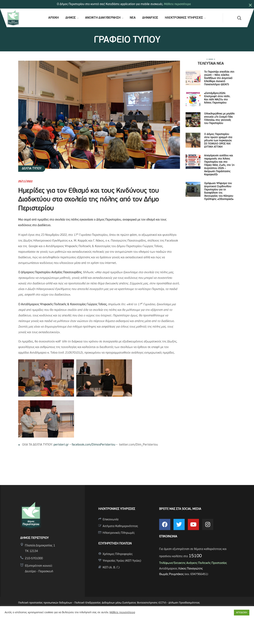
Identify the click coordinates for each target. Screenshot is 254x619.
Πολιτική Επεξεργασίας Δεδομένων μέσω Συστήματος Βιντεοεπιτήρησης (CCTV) (120, 603)
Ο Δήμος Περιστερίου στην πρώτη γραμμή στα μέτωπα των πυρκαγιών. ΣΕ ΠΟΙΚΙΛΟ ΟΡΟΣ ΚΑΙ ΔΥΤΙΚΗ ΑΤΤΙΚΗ (218, 140)
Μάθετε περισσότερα (177, 4)
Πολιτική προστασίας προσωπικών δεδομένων (45, 603)
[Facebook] (164, 524)
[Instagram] (207, 524)
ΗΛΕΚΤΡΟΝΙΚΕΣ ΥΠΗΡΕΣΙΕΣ (116, 509)
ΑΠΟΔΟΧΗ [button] (241, 612)
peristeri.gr (61, 444)
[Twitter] (179, 524)
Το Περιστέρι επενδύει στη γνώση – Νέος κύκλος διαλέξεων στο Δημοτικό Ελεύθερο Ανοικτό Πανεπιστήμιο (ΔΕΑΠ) (219, 78)
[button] (239, 18)
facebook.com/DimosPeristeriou (93, 444)
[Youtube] (193, 524)
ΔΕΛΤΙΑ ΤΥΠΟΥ (31, 168)
